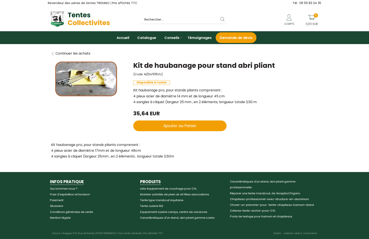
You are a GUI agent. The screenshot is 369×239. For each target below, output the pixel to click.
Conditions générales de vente (71, 212)
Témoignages (199, 37)
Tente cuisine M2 (151, 206)
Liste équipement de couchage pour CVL (168, 189)
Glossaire (56, 206)
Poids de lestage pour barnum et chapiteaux (261, 216)
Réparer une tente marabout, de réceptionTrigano (265, 193)
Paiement (56, 200)
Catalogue (146, 37)
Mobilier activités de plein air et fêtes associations (174, 194)
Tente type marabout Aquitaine (161, 200)
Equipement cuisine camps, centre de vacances (173, 212)
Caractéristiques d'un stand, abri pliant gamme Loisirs (177, 218)
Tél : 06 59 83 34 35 (307, 3)
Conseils (171, 37)
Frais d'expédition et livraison (70, 194)
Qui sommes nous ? (64, 189)
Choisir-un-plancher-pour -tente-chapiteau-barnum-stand (272, 205)
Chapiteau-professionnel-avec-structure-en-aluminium (269, 199)
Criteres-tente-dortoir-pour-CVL (252, 211)
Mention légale (60, 218)
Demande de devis (236, 37)
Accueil (123, 37)
